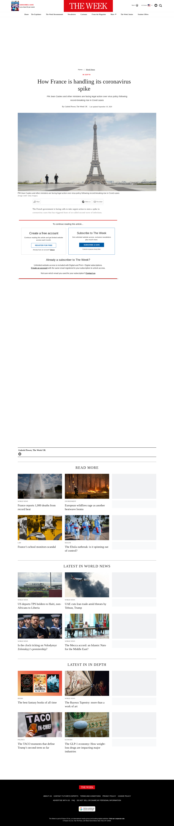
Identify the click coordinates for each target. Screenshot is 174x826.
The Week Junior (127, 14)
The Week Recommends (54, 14)
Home (80, 70)
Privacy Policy (109, 796)
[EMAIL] (20, 454)
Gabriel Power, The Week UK (76, 107)
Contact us (90, 273)
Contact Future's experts (66, 796)
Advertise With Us (61, 800)
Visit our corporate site (117, 818)
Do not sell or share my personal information (99, 800)
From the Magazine (99, 14)
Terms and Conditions (90, 796)
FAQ (73, 800)
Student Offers (143, 14)
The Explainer (36, 14)
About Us (47, 796)
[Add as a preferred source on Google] (87, 809)
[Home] (26, 14)
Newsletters (72, 14)
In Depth (87, 75)
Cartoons (83, 14)
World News (90, 70)
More (113, 14)
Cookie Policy (124, 796)
